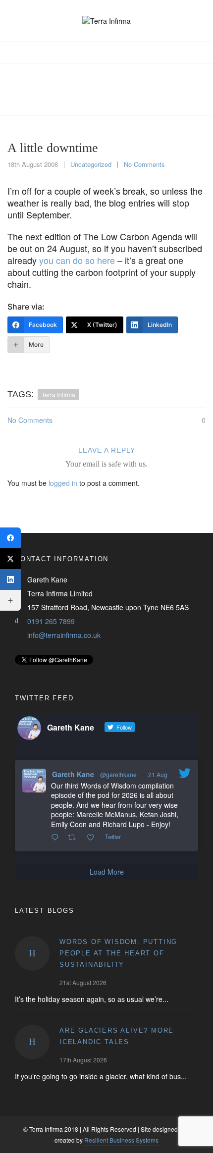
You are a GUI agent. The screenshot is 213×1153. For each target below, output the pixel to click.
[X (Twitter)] (10, 558)
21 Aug (157, 774)
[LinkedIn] (10, 579)
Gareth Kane (73, 774)
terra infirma (58, 394)
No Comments (144, 164)
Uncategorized (90, 164)
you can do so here (77, 260)
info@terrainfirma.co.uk (64, 635)
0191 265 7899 (51, 621)
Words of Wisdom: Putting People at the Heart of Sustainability (118, 953)
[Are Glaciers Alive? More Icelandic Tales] (32, 1042)
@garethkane (118, 774)
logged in (63, 483)
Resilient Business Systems (121, 1140)
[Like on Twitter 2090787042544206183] (93, 837)
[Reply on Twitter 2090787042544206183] (57, 837)
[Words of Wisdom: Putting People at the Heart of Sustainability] (32, 953)
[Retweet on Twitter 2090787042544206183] (74, 837)
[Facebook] (10, 537)
